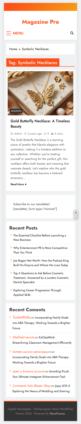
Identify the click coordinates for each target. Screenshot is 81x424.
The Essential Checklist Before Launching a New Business (39, 237)
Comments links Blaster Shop (31, 385)
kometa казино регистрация (31, 351)
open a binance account (28, 371)
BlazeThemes (57, 413)
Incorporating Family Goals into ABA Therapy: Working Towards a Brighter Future (41, 322)
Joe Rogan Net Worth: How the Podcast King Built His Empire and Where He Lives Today (41, 262)
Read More (17, 184)
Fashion (16, 111)
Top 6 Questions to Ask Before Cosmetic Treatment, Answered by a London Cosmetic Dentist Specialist (41, 277)
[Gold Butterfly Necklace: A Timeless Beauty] (40, 93)
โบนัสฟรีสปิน (21, 317)
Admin (18, 134)
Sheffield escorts (23, 337)
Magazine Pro (40, 22)
